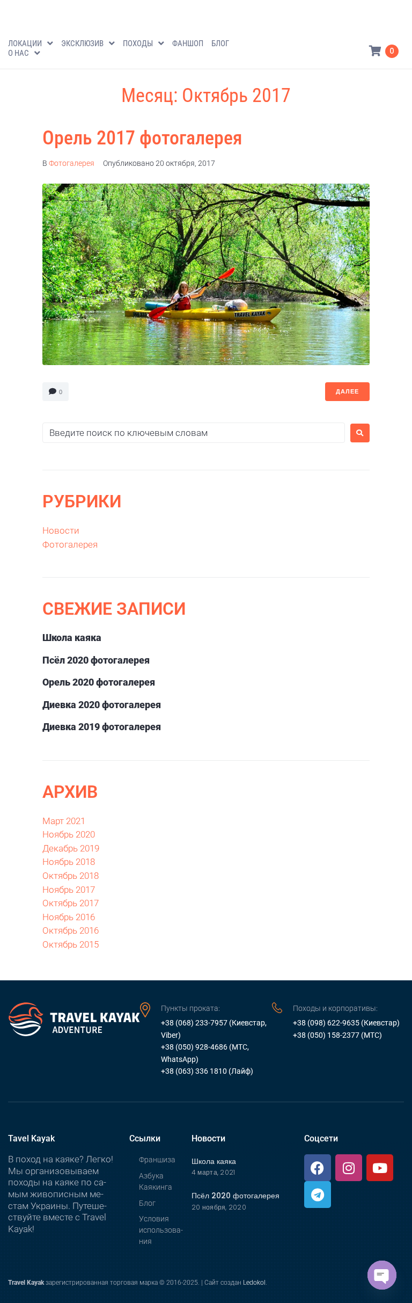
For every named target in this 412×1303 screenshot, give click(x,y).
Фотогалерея (71, 163)
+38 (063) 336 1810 (194, 1071)
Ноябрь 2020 (68, 834)
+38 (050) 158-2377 (326, 1035)
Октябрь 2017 (70, 903)
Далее (347, 391)
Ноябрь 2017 (68, 889)
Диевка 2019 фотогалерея (101, 726)
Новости (60, 530)
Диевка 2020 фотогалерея (101, 704)
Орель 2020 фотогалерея (98, 682)
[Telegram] (317, 1194)
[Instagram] (348, 1167)
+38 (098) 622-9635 (326, 1022)
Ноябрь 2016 (68, 917)
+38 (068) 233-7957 (195, 1022)
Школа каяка (71, 637)
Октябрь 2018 (70, 875)
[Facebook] (317, 1167)
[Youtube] (379, 1167)
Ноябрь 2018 (68, 861)
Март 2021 (63, 821)
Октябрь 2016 (70, 930)
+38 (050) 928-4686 (194, 1047)
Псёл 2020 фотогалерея (96, 660)
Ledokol (254, 1282)
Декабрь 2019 (70, 848)
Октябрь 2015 (70, 944)
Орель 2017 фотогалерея (142, 138)
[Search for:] (193, 433)
